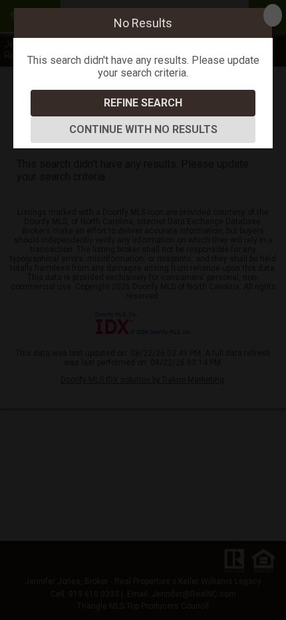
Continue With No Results (143, 129)
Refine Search (143, 102)
